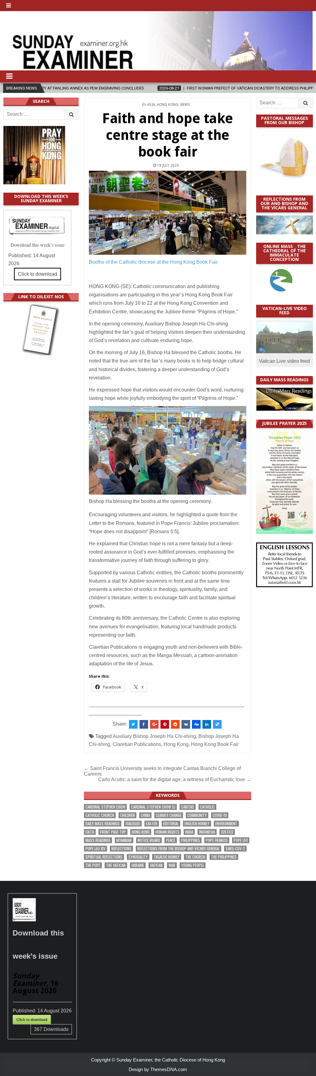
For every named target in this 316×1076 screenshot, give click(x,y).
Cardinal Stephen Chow (105, 807)
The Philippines (224, 857)
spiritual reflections (104, 857)
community (197, 815)
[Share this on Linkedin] (206, 724)
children (127, 815)
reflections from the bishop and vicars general (178, 849)
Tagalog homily (167, 857)
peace (170, 840)
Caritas (187, 807)
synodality (138, 857)
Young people (192, 865)
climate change (168, 815)
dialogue (133, 824)
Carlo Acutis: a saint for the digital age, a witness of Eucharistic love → (174, 779)
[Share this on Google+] (154, 724)
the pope (92, 865)
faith (89, 832)
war (171, 865)
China (145, 815)
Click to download (37, 274)
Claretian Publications (137, 744)
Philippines (190, 840)
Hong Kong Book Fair (215, 744)
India (189, 832)
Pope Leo (241, 840)
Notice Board (149, 840)
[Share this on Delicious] (217, 724)
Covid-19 (220, 815)
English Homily (197, 824)
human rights (167, 832)
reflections (121, 849)
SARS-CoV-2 (235, 849)
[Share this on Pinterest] (164, 724)
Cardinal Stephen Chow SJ (153, 807)
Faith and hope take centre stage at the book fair (167, 135)
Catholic (207, 807)
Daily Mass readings (102, 824)
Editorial (171, 824)
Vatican (156, 865)
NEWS (185, 105)
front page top (113, 832)
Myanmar (124, 840)
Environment (226, 824)
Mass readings (97, 840)
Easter (151, 824)
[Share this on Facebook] (143, 724)
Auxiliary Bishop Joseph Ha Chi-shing (154, 736)
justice (227, 832)
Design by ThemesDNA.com (158, 1069)
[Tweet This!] (133, 724)
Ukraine (137, 865)
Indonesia (207, 832)
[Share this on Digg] (196, 724)
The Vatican (116, 865)
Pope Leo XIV (95, 849)
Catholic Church (99, 815)
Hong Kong (167, 105)
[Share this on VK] (185, 724)
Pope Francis (217, 840)
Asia (151, 105)
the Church (195, 857)
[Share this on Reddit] (175, 724)
